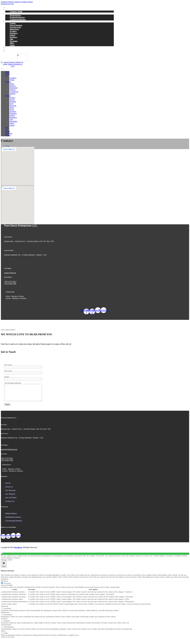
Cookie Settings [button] (6, 558)
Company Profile (16, 11)
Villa (11, 39)
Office (12, 43)
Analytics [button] (4, 619)
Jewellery (13, 31)
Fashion (13, 23)
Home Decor (14, 29)
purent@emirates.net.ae (9, 449)
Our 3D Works (10, 47)
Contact (8, 51)
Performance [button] (5, 612)
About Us (8, 9)
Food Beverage (15, 27)
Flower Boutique (16, 25)
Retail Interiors (15, 15)
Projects (8, 21)
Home (7, 7)
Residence (13, 37)
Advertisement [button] (6, 625)
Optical (12, 35)
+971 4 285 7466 (10, 284)
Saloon (12, 45)
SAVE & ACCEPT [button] (7, 637)
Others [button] (3, 631)
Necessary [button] (4, 581)
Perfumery (14, 33)
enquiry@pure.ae (10, 273)
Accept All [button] (16, 558)
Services (8, 13)
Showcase (9, 49)
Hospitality (14, 41)
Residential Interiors (17, 17)
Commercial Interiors (18, 19)
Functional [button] (4, 606)
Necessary (7, 583)
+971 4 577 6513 (10, 282)
